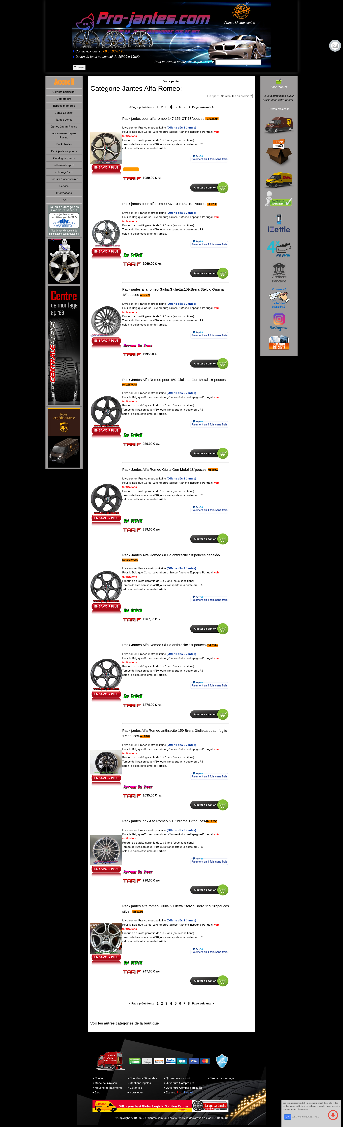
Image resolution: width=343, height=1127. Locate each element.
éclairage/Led (63, 172)
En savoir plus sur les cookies (305, 1116)
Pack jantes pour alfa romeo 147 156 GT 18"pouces (163, 119)
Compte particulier (63, 91)
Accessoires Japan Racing (64, 135)
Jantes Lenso (64, 119)
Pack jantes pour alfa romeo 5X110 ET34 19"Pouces (163, 204)
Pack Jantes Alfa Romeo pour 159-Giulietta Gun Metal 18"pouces (174, 380)
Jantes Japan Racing (64, 126)
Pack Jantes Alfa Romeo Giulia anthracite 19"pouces (164, 645)
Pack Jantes (64, 144)
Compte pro (64, 98)
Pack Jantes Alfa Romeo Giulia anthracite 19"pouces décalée (170, 555)
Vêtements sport (64, 165)
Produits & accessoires (64, 179)
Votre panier (171, 81)
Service (64, 186)
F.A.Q (64, 199)
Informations (64, 192)
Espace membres (64, 105)
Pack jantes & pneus (64, 151)
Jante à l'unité (64, 112)
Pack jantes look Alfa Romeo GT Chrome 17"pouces (163, 821)
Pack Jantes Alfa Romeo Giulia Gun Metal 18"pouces (164, 470)
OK (287, 1116)
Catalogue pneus (64, 158)
